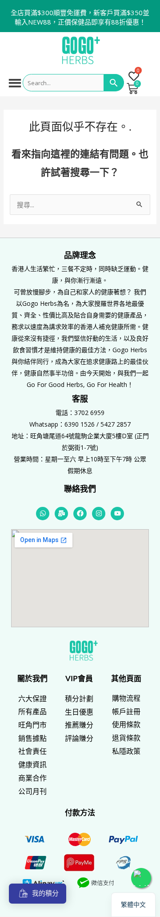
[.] (133, 77)
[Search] (114, 83)
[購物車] (132, 89)
